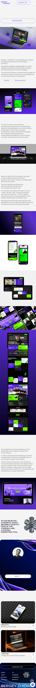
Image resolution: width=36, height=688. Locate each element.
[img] (18, 612)
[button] (18, 576)
